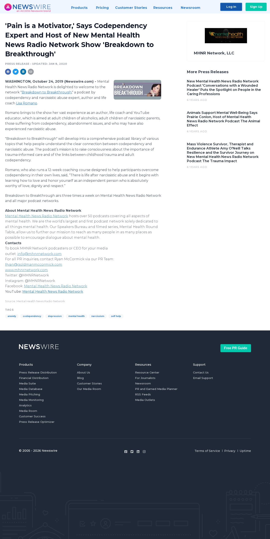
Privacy (229, 451)
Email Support (203, 378)
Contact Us (201, 372)
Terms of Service (207, 451)
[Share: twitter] (15, 71)
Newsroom (143, 383)
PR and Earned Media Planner (156, 389)
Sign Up (256, 7)
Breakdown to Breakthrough (47, 92)
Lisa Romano (26, 103)
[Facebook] (125, 451)
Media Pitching (29, 394)
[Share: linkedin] (23, 71)
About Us (83, 372)
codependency (32, 316)
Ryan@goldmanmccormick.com (33, 265)
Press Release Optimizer (36, 421)
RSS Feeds (143, 394)
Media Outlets (145, 400)
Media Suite (27, 383)
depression (55, 316)
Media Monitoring (31, 400)
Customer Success (32, 416)
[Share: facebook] (8, 71)
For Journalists (145, 378)
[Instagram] (144, 451)
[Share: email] (31, 71)
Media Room (28, 410)
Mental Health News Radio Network (36, 216)
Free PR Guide (235, 348)
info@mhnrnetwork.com (39, 254)
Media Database (30, 389)
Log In (231, 7)
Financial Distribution (34, 378)
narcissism (97, 316)
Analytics (25, 405)
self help (116, 316)
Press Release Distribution (38, 372)
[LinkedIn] (138, 451)
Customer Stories (89, 383)
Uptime (245, 451)
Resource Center (147, 372)
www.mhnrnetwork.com (26, 270)
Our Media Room (89, 389)
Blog (80, 378)
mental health (76, 316)
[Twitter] (132, 451)
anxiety (12, 316)
